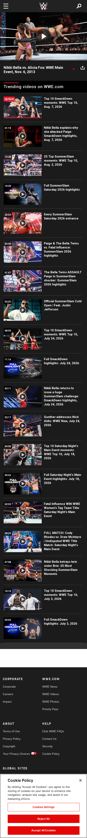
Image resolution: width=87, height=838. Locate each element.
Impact (7, 701)
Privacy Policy (11, 738)
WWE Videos (50, 694)
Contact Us (49, 738)
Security (47, 746)
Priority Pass (50, 709)
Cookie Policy (50, 753)
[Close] (80, 780)
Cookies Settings (43, 807)
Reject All (43, 818)
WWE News (49, 686)
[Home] (43, 6)
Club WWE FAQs (52, 731)
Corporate (9, 686)
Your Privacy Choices (13, 753)
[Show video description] (73, 67)
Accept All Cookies (43, 830)
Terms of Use (11, 731)
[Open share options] (82, 67)
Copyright (9, 746)
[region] (43, 806)
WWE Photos (50, 701)
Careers (8, 694)
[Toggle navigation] (5, 6)
